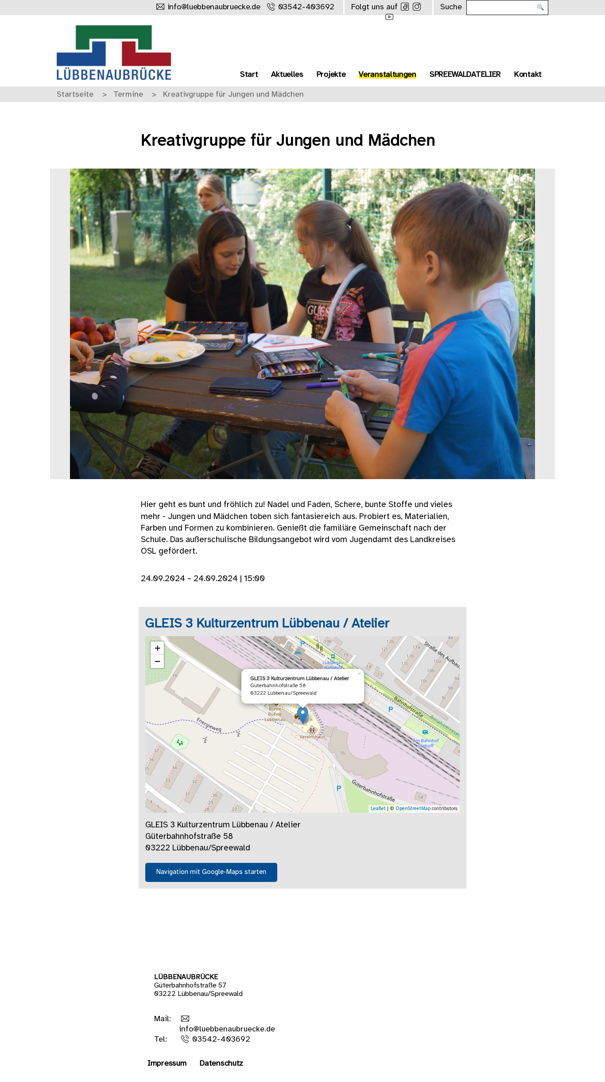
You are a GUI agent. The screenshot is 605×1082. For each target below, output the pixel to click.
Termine (128, 94)
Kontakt (528, 75)
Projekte (331, 75)
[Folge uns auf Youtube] (389, 17)
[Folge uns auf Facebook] (405, 7)
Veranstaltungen (387, 75)
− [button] (157, 661)
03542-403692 (306, 7)
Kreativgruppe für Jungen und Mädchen (233, 94)
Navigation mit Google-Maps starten (211, 872)
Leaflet (378, 808)
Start (249, 75)
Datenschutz (221, 1063)
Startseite (75, 94)
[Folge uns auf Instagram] (417, 7)
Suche (451, 7)
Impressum (166, 1063)
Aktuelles (287, 75)
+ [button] (157, 647)
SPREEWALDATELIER (465, 75)
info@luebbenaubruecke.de (213, 7)
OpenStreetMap (413, 808)
